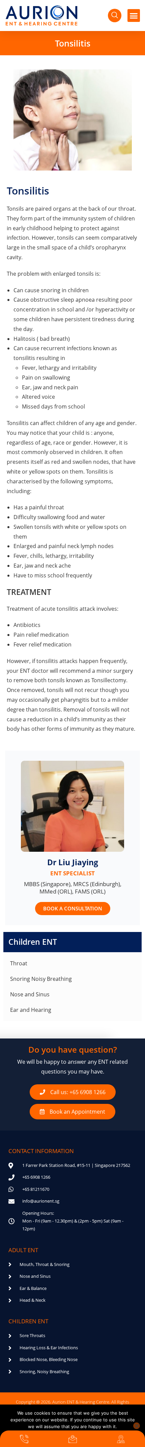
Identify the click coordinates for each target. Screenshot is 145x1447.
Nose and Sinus (30, 994)
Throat (18, 963)
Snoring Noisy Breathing (41, 979)
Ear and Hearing (30, 1010)
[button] (133, 15)
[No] (136, 1425)
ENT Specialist (72, 873)
